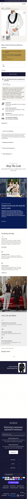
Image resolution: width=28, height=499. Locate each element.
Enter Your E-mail (7, 434)
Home (2, 8)
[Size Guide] (13, 69)
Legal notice (21, 487)
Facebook (13, 493)
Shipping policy (6, 487)
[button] (3, 4)
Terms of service (20, 485)
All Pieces (8, 8)
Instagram (6, 493)
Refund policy (13, 485)
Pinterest (4, 495)
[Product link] (16, 366)
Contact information (14, 487)
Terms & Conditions (6, 57)
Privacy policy (6, 485)
